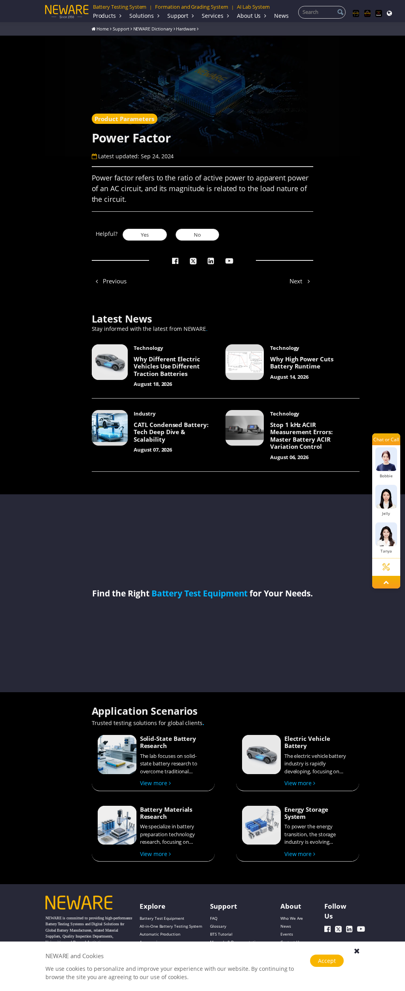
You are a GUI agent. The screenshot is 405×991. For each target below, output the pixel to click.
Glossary (218, 926)
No (197, 234)
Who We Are (291, 918)
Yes (145, 234)
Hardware (186, 29)
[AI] (356, 13)
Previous (114, 281)
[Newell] (378, 13)
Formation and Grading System (191, 6)
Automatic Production (160, 934)
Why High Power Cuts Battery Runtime (301, 362)
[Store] (367, 13)
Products (104, 15)
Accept (327, 960)
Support (178, 15)
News (281, 15)
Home (103, 29)
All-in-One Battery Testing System (171, 926)
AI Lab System (253, 6)
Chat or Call (386, 439)
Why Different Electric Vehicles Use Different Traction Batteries (167, 366)
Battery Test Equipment (199, 593)
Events (286, 934)
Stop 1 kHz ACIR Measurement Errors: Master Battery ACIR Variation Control (301, 435)
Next (297, 281)
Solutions (141, 15)
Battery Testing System (120, 6)
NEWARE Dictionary (152, 29)
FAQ (214, 918)
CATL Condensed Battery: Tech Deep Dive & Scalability (171, 432)
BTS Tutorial (221, 934)
